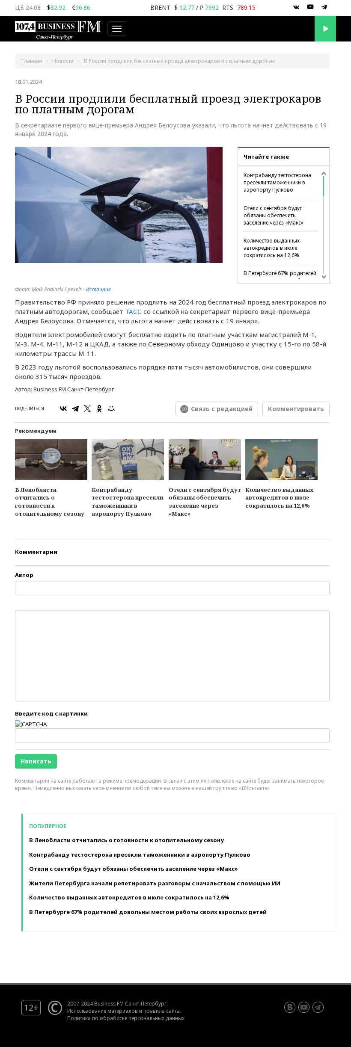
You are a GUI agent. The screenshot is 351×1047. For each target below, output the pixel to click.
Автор (24, 575)
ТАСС (133, 311)
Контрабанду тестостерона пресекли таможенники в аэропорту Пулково (277, 182)
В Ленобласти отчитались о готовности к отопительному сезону (49, 502)
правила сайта (161, 1010)
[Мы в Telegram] (324, 7)
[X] (87, 408)
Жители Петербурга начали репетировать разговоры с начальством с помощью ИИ (154, 883)
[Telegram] (75, 408)
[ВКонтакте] (63, 408)
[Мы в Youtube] (310, 7)
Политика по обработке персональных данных (125, 1017)
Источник (98, 289)
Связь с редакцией (222, 409)
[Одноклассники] (99, 408)
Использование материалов (102, 1010)
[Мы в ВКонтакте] (296, 7)
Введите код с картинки (51, 713)
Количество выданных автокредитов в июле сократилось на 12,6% (272, 248)
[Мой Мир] (111, 408)
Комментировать (296, 409)
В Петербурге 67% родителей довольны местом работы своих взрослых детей (148, 912)
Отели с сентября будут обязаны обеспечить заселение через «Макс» (273, 215)
